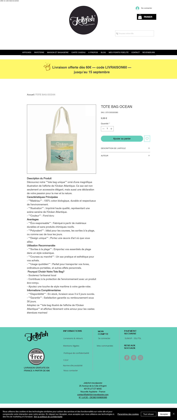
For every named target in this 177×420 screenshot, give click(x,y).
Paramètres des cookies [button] (128, 414)
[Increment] (111, 128)
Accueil (30, 94)
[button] (140, 16)
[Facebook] (127, 376)
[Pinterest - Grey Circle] (133, 376)
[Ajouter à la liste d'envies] (147, 139)
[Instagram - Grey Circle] (140, 376)
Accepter (164, 414)
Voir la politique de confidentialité (48, 416)
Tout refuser (148, 414)
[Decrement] (103, 128)
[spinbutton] (107, 128)
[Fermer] (173, 414)
